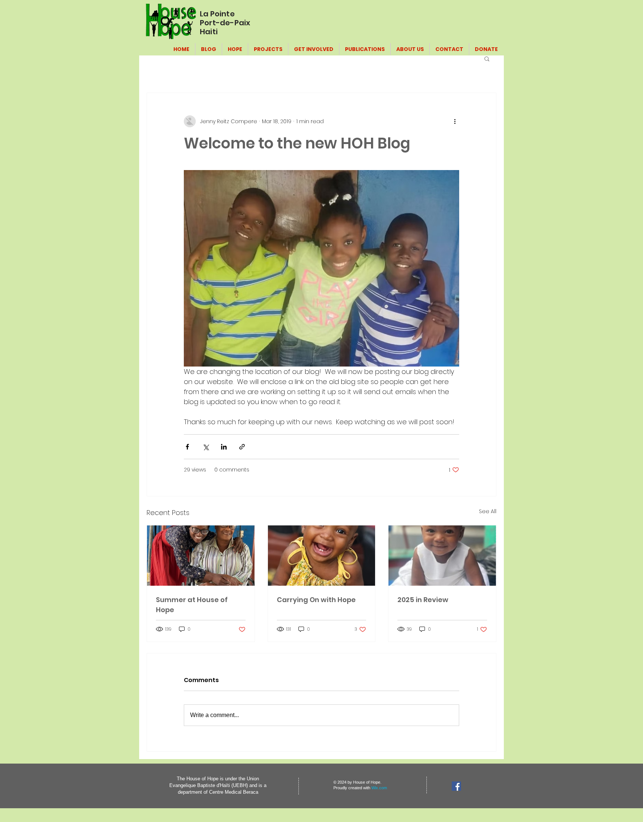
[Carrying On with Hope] (321, 555)
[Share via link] (242, 446)
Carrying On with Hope (316, 599)
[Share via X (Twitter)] (205, 446)
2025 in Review (422, 599)
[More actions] (454, 121)
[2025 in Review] (442, 555)
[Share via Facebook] (187, 446)
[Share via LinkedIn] (223, 446)
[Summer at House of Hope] (201, 555)
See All (487, 511)
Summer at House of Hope (192, 604)
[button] (486, 58)
